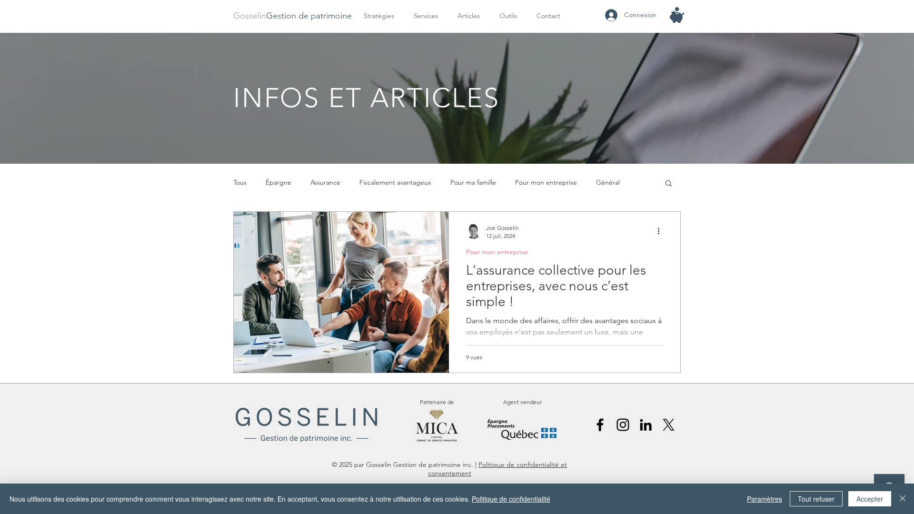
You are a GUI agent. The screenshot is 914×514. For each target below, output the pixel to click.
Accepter (869, 499)
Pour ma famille (473, 182)
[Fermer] (902, 498)
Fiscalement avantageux (395, 182)
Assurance (325, 182)
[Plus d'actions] (661, 231)
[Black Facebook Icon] (600, 424)
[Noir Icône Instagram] (623, 424)
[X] (668, 424)
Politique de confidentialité (511, 499)
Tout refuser (816, 499)
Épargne (278, 182)
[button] (428, 16)
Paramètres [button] (764, 499)
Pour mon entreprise (546, 182)
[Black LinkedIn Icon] (645, 424)
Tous (240, 182)
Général (608, 182)
